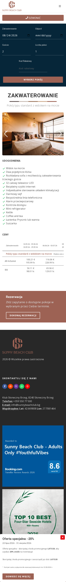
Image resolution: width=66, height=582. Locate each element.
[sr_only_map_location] (27, 386)
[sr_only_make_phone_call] (16, 386)
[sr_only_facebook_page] (4, 386)
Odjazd (38, 29)
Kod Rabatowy (25, 61)
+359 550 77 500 (22, 401)
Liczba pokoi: (41, 45)
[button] (6, 134)
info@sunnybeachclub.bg (25, 405)
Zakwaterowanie (9, 29)
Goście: (5, 45)
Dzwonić (34, 18)
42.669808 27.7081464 (28, 408)
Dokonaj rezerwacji (23, 315)
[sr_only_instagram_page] (10, 386)
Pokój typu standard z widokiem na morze (29, 253)
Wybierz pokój (33, 79)
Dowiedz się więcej (20, 576)
